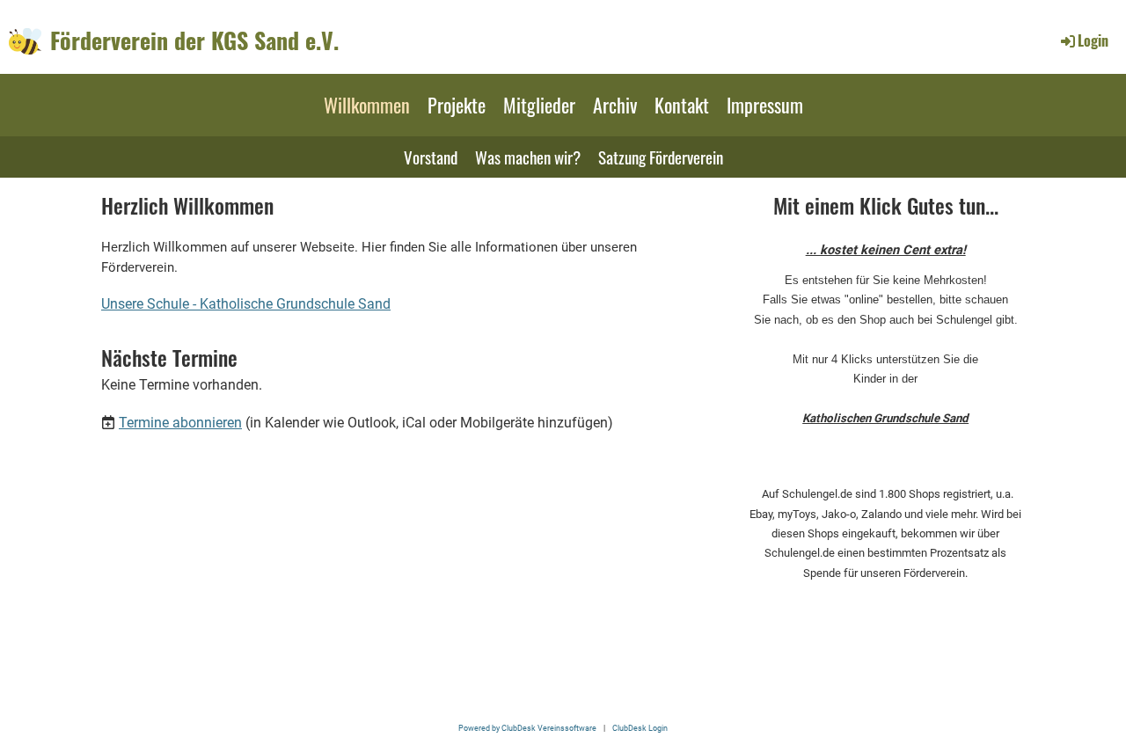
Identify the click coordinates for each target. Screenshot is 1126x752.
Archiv (615, 105)
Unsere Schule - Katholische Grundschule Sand (246, 304)
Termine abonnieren (180, 422)
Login (1093, 40)
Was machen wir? (528, 156)
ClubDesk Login (640, 728)
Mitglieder (539, 105)
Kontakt (681, 105)
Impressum (765, 105)
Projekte (457, 105)
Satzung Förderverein (660, 156)
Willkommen (367, 105)
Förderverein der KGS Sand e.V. (194, 40)
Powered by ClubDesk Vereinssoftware (527, 728)
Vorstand (430, 156)
